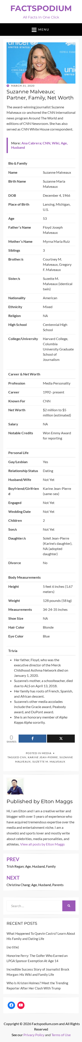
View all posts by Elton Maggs (42, 844)
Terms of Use (61, 1035)
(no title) (13, 947)
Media (46, 753)
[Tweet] (61, 739)
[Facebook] (11, 1005)
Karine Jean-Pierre (43, 757)
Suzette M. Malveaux (48, 761)
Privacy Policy (33, 1035)
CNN (23, 757)
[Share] (32, 739)
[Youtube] (21, 1005)
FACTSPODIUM (41, 8)
